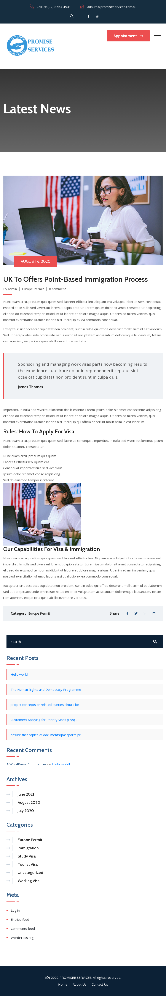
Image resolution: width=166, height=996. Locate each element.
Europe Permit (33, 289)
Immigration (28, 848)
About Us (79, 984)
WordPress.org (22, 937)
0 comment (57, 289)
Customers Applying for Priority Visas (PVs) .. (44, 719)
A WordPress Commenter (26, 764)
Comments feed (23, 928)
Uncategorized (30, 872)
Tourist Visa (28, 864)
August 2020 (29, 802)
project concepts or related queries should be (45, 704)
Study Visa (27, 856)
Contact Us (100, 984)
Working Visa (29, 880)
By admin (10, 289)
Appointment (125, 35)
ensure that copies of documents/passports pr (46, 735)
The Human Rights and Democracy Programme (46, 689)
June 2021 (26, 794)
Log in (15, 910)
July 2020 (26, 810)
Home (62, 984)
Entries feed (20, 919)
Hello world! (19, 674)
